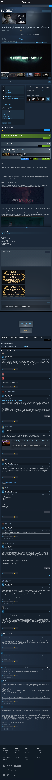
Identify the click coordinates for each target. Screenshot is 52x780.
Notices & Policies (28, 755)
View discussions (6, 116)
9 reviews (6, 581)
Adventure (4, 42)
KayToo (6, 487)
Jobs (16, 752)
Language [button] (21, 337)
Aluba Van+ (22, 38)
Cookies (26, 757)
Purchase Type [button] (13, 337)
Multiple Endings (38, 42)
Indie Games (8, 9)
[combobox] (35, 6)
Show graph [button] (46, 339)
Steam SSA (5, 752)
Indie (11, 42)
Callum (6, 459)
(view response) (4, 483)
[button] (3, 5)
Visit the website (6, 111)
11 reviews (6, 488)
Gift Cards (5, 759)
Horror (26, 42)
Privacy (26, 750)
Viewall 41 (48, 99)
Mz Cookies (7, 542)
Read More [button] (47, 416)
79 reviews (12, 460)
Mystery (22, 42)
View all (48, 302)
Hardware (17, 755)
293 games (6, 524)
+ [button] (46, 42)
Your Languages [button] (8, 343)
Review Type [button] (4, 337)
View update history (6, 112)
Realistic (43, 42)
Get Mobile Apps (40, 752)
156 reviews (12, 392)
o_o (5, 352)
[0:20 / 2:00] (26, 58)
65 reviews (11, 375)
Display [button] (41, 337)
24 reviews (11, 524)
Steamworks (5, 755)
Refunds (27, 759)
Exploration (30, 42)
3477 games (7, 460)
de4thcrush (7, 606)
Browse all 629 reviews (26, 734)
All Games (3, 9)
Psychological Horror (16, 42)
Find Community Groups (7, 118)
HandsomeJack (8, 523)
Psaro (6, 373)
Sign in (2, 81)
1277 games (7, 543)
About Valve (17, 750)
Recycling (17, 757)
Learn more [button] (46, 130)
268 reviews (12, 543)
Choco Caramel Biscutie (10, 391)
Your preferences (13, 316)
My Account (39, 757)
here (24, 306)
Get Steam (39, 750)
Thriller (34, 42)
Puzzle (8, 42)
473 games (6, 375)
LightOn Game (22, 39)
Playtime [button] (35, 337)
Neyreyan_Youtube (8, 426)
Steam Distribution (6, 757)
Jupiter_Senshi (8, 580)
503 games (6, 392)
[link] (35, 159)
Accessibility (27, 752)
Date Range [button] (28, 337)
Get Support (39, 755)
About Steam (5, 750)
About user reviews (5, 316)
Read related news (6, 114)
